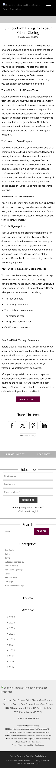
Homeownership (29, 435)
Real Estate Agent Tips (14, 569)
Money (7, 574)
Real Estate (9, 550)
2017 (11, 667)
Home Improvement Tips (14, 585)
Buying (7, 558)
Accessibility (29, 745)
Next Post (43, 454)
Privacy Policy (17, 745)
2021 (11, 644)
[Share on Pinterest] (33, 425)
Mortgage (9, 581)
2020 (12, 650)
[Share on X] (23, 425)
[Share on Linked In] (44, 425)
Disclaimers (21, 763)
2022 (12, 639)
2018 (11, 661)
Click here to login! (28, 511)
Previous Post (15, 454)
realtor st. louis (11, 577)
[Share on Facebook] (12, 425)
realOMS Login (33, 763)
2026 (12, 617)
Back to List (27, 399)
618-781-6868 (32, 718)
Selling (7, 554)
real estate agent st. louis (15, 562)
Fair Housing (39, 745)
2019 (11, 656)
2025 (12, 622)
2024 (12, 628)
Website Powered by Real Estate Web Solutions (28, 756)
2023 (12, 633)
